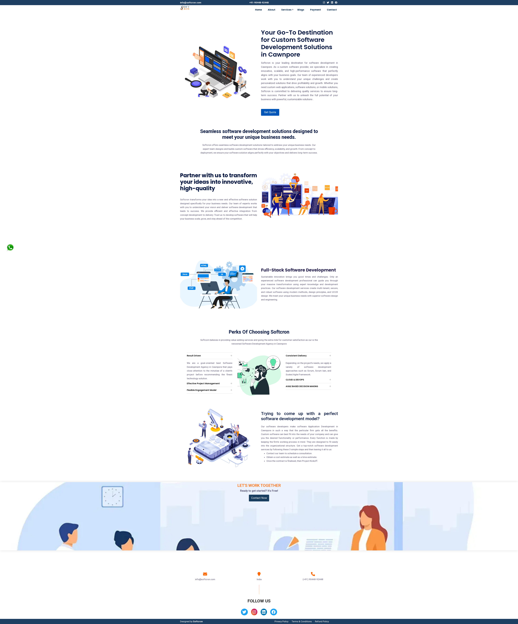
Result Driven (194, 355)
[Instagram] (324, 3)
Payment (315, 9)
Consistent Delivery (296, 355)
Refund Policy (322, 621)
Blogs (300, 9)
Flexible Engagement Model (201, 390)
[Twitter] (328, 3)
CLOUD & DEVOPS (295, 379)
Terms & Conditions (302, 621)
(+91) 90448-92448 (313, 579)
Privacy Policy (281, 621)
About (271, 9)
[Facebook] (336, 3)
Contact (332, 9)
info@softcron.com (190, 2)
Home (258, 9)
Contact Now (259, 498)
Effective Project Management (203, 383)
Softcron (198, 621)
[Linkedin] (332, 3)
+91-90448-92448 (259, 2)
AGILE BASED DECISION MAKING (302, 386)
